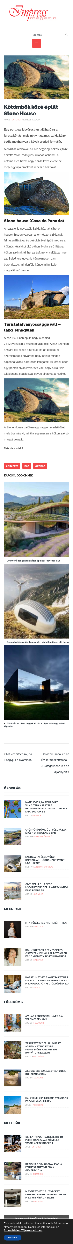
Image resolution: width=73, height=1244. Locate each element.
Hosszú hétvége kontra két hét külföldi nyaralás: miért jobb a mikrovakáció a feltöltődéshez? (47, 980)
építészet (12, 466)
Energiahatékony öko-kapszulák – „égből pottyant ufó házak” (38, 642)
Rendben (13, 1237)
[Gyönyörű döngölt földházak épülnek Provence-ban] (38, 556)
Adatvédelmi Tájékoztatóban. (23, 1230)
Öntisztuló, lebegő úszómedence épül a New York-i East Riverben (46, 887)
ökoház (40, 466)
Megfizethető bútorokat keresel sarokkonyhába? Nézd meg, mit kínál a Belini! (45, 1194)
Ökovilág (12, 788)
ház (26, 466)
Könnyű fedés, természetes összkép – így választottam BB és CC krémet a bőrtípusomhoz (46, 953)
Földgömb (13, 1002)
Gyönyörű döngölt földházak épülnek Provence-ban (33, 561)
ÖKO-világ (37, 815)
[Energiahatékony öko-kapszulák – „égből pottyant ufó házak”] (38, 637)
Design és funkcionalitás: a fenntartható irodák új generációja (43, 1167)
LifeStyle (12, 909)
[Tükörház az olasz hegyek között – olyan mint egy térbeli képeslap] (38, 718)
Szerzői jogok (36, 1218)
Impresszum (21, 1218)
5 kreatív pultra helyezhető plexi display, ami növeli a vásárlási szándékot (44, 1140)
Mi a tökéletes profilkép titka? (46, 923)
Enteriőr (16, 120)
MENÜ (36, 43)
